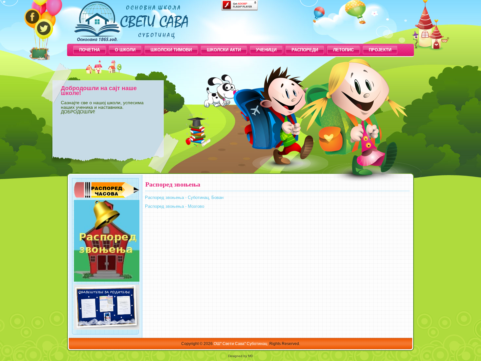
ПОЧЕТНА (89, 49)
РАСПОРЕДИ (305, 49)
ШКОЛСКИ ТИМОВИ (171, 49)
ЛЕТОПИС (343, 49)
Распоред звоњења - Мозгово (174, 206)
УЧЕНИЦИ (266, 49)
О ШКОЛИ (125, 49)
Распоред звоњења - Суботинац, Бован (184, 197)
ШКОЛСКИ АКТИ (224, 49)
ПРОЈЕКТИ (380, 49)
